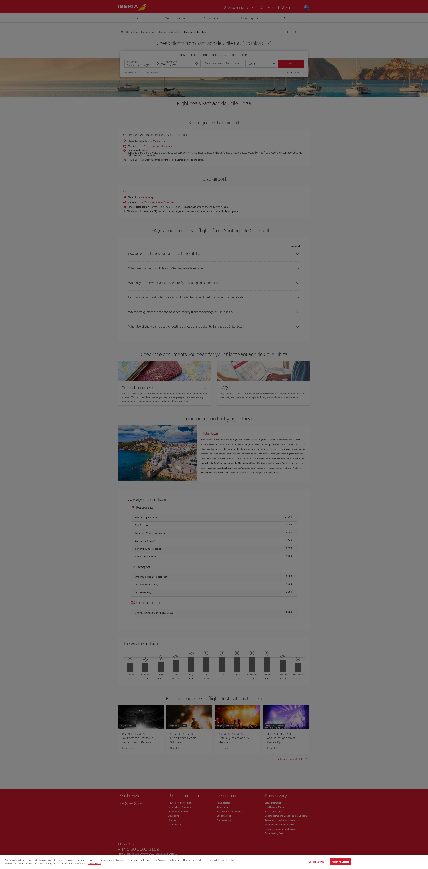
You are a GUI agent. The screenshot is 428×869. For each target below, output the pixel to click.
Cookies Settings (316, 861)
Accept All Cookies (340, 861)
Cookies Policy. (94, 863)
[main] (214, 862)
